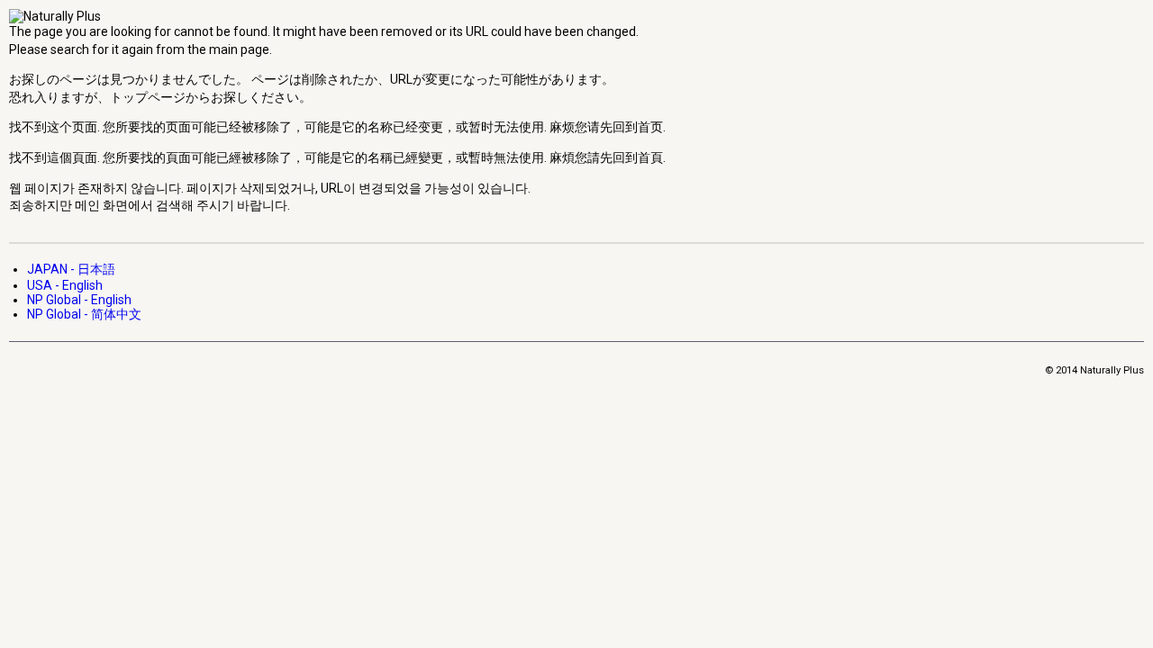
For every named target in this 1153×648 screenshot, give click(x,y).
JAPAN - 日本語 (71, 269)
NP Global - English (79, 299)
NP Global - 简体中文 (84, 314)
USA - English (65, 285)
